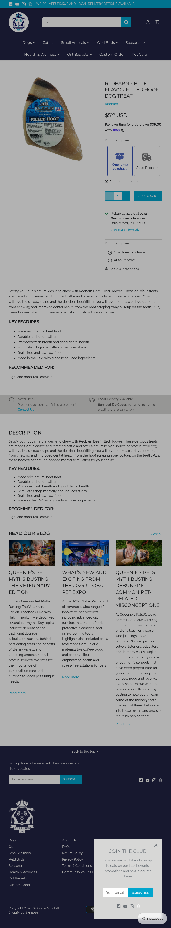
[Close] (156, 845)
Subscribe (140, 892)
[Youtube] (125, 906)
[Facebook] (118, 906)
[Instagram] (132, 906)
